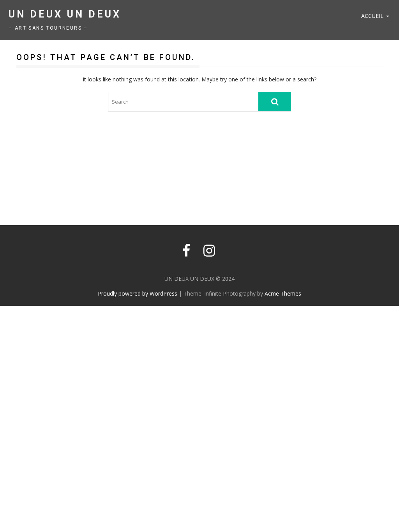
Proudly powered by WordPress (137, 293)
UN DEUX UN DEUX (65, 14)
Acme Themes (283, 293)
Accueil (372, 15)
